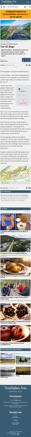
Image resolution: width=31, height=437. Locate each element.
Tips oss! (27, 61)
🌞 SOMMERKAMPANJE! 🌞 (16, 11)
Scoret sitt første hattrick (11, 7)
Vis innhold (22, 102)
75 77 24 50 (27, 59)
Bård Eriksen (15, 424)
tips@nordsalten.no (15, 417)
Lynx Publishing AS (20, 433)
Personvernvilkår (15, 430)
